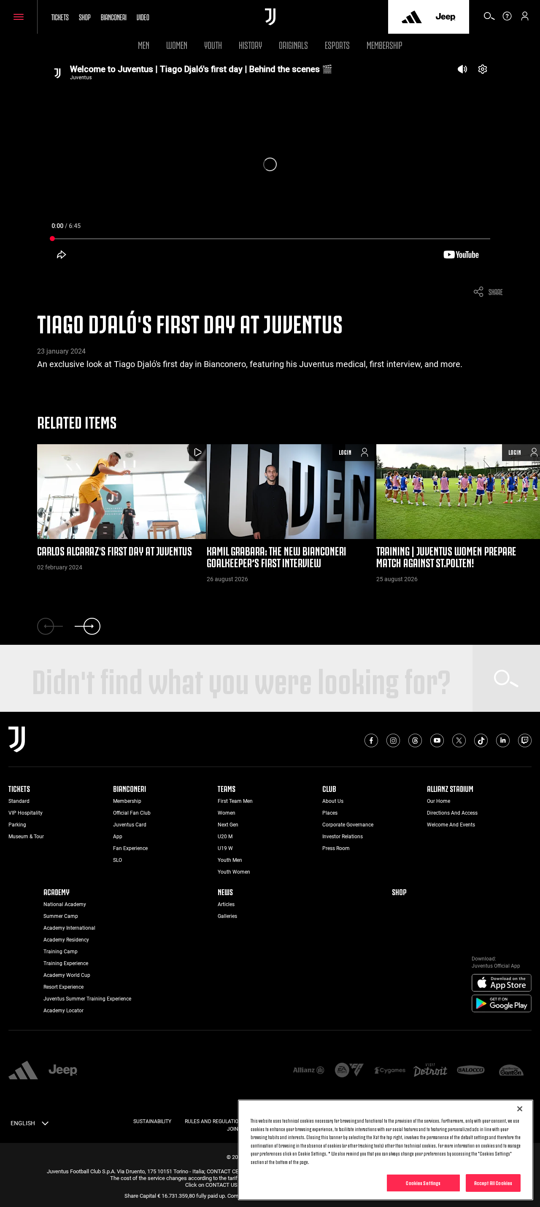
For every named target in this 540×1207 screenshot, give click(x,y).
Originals (293, 44)
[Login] (525, 19)
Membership (384, 44)
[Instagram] (393, 740)
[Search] (489, 19)
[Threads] (415, 740)
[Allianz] (308, 1070)
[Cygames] (390, 1070)
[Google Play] (502, 1004)
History (250, 44)
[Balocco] (471, 1070)
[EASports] (349, 1070)
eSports (337, 44)
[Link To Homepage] (270, 17)
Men (143, 44)
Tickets (60, 16)
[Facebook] (371, 740)
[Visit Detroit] (430, 1070)
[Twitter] (459, 740)
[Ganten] (511, 1070)
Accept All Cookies (493, 1182)
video (143, 16)
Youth (213, 44)
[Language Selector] (45, 1124)
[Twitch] (525, 740)
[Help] (507, 19)
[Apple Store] (502, 983)
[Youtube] (437, 740)
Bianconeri (114, 16)
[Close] (519, 1109)
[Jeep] (445, 17)
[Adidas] (412, 17)
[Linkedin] (503, 740)
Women (176, 44)
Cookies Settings (423, 1182)
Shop (85, 16)
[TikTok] (481, 740)
